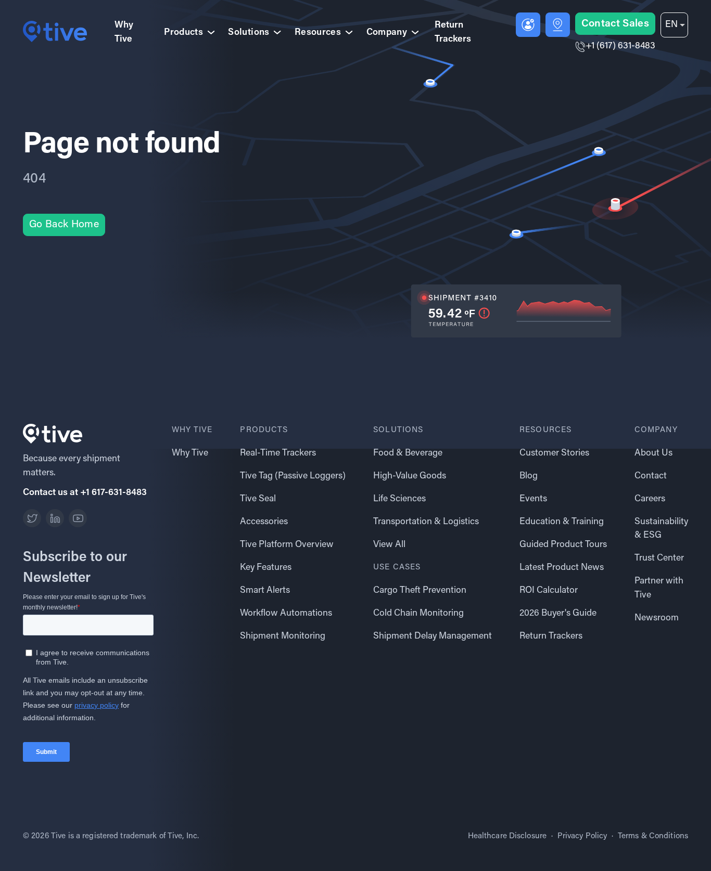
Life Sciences (399, 499)
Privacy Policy (582, 836)
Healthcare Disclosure (507, 836)
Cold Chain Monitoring (418, 613)
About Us (653, 453)
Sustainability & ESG (661, 528)
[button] (674, 24)
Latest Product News (561, 568)
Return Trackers (453, 32)
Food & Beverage (407, 453)
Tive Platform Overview (287, 545)
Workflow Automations (286, 613)
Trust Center (659, 558)
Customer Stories (554, 453)
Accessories (264, 522)
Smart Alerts (265, 590)
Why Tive (124, 32)
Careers (649, 499)
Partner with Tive (658, 588)
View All (389, 545)
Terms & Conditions (653, 836)
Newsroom (656, 618)
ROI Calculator (548, 590)
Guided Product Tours (563, 545)
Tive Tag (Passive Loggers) (293, 476)
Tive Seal (258, 499)
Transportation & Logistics (426, 522)
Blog (528, 476)
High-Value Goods (409, 476)
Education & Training (561, 522)
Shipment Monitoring (282, 636)
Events (533, 499)
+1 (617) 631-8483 (620, 46)
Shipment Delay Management (432, 636)
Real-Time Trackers (278, 453)
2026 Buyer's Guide (557, 613)
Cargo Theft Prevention (419, 590)
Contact (650, 476)
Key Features (265, 568)
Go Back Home (64, 224)
